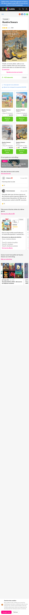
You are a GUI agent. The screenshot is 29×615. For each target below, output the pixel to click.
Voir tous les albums (7, 248)
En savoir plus (19, 5)
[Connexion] (26, 9)
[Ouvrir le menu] (2, 9)
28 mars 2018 (23, 191)
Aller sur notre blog (6, 259)
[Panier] (23, 9)
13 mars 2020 (23, 178)
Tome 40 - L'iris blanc (7, 244)
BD (3, 14)
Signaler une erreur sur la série (14, 72)
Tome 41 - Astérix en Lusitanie (10, 246)
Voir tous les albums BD (8, 213)
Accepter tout (6, 612)
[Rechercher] (19, 9)
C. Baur (4, 113)
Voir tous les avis (6, 173)
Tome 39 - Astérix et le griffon (10, 242)
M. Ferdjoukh (9, 113)
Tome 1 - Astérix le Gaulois (9, 239)
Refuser (15, 612)
